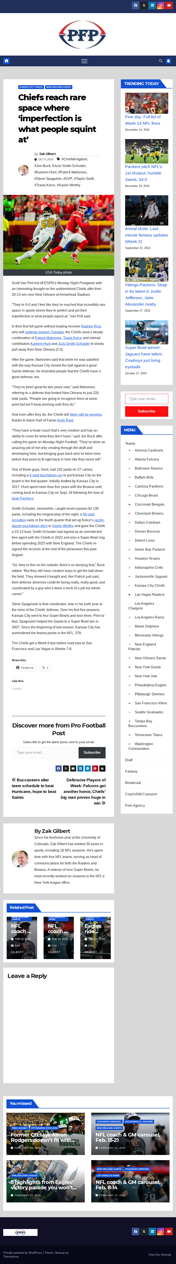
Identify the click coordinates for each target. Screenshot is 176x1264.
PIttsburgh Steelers (44, 1128)
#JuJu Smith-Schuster (69, 166)
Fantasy (131, 771)
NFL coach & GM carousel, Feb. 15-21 (128, 1137)
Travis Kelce (72, 338)
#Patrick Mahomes (72, 172)
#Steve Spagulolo (48, 178)
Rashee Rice (91, 326)
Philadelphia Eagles (25, 1175)
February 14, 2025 (28, 1195)
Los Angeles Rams (57, 918)
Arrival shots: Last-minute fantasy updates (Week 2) (146, 235)
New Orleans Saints (58, 87)
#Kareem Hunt (45, 172)
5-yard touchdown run (45, 475)
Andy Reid (65, 420)
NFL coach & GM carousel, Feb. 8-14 (128, 1185)
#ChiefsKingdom (74, 159)
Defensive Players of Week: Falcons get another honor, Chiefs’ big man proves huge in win (83, 791)
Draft (129, 760)
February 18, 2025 (28, 1148)
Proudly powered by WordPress (23, 1252)
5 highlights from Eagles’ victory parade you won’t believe (42, 1187)
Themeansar (10, 1256)
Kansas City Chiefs (31, 87)
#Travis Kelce (44, 185)
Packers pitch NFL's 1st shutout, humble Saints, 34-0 (143, 173)
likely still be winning (86, 414)
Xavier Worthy (63, 526)
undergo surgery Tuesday (44, 332)
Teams (130, 443)
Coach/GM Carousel (141, 794)
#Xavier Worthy (68, 185)
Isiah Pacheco (22, 498)
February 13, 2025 (112, 1195)
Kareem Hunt (40, 344)
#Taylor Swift (84, 178)
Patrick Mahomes (48, 338)
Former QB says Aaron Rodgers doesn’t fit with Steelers (41, 1140)
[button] (160, 61)
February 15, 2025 (112, 1148)
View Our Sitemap (160, 1254)
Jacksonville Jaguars (139, 1121)
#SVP (67, 178)
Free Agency (135, 805)
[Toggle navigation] (84, 61)
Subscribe (92, 752)
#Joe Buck (42, 166)
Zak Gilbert (47, 154)
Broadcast (133, 783)
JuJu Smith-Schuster (74, 344)
